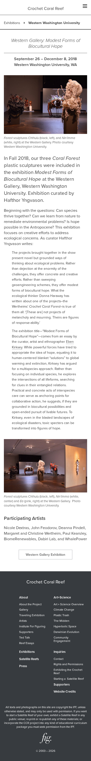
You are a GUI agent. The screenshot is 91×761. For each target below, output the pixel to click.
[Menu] (85, 6)
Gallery (23, 609)
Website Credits (65, 692)
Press (23, 666)
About (23, 597)
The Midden (61, 620)
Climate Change (64, 609)
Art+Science (62, 597)
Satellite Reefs (29, 659)
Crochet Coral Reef (46, 8)
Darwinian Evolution (66, 632)
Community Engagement (62, 639)
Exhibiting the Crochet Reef (68, 671)
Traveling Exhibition (32, 615)
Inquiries (60, 652)
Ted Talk (24, 637)
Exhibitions (12, 23)
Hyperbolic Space (65, 626)
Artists (23, 620)
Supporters (26, 632)
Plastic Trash (61, 615)
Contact (58, 659)
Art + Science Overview (69, 604)
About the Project (30, 604)
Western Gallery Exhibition (45, 555)
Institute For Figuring (32, 626)
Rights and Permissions (68, 664)
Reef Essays (26, 643)
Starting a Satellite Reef (69, 678)
